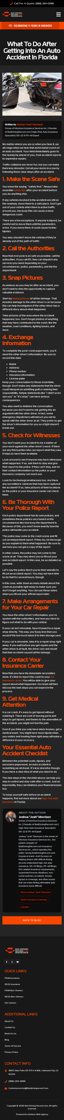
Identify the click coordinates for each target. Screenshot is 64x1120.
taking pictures (21, 298)
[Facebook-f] (7, 962)
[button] (58, 14)
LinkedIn (24, 907)
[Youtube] (18, 962)
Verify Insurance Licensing (33, 899)
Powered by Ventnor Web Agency (32, 1114)
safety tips (19, 190)
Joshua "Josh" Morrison (30, 124)
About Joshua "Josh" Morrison (35, 892)
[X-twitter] (12, 962)
